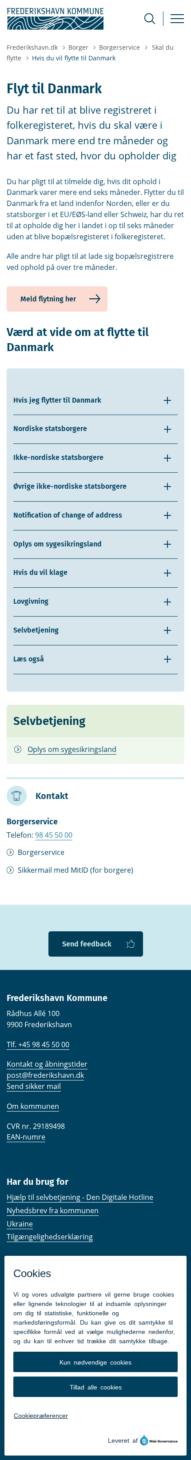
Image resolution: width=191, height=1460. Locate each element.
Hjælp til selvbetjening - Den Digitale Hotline (80, 1197)
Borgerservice (41, 852)
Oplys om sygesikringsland (72, 749)
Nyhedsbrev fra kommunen (53, 1210)
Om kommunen (33, 1106)
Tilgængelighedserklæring (50, 1237)
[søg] (149, 18)
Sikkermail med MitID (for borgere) (75, 870)
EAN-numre (26, 1137)
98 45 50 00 (53, 835)
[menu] (177, 19)
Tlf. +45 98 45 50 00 (38, 1044)
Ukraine (20, 1224)
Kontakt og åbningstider (47, 1064)
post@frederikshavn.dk (45, 1075)
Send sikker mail (34, 1086)
